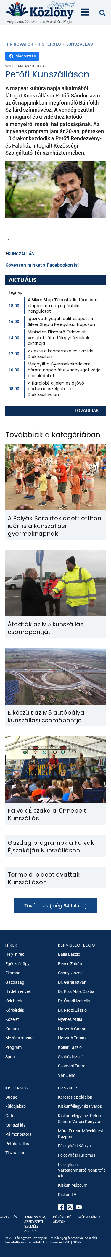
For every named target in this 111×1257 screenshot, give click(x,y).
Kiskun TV (67, 1194)
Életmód (12, 973)
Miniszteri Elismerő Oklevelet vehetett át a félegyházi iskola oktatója (59, 337)
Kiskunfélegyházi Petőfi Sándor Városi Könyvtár (80, 1118)
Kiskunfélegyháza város (80, 1106)
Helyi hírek (14, 954)
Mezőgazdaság (19, 1038)
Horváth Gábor (72, 1028)
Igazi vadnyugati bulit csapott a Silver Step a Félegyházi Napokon (61, 321)
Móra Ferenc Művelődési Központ (80, 1133)
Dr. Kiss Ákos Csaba (76, 991)
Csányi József (71, 973)
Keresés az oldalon (75, 1097)
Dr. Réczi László (72, 1010)
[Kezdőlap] (40, 9)
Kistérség (49, 44)
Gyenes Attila (70, 1019)
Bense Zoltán (70, 963)
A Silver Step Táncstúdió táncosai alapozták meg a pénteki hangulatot (62, 305)
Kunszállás (79, 44)
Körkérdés (14, 1010)
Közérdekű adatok (62, 1219)
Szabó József (70, 1056)
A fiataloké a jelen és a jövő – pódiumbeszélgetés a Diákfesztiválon (58, 389)
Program (13, 1047)
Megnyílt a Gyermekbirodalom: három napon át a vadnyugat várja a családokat (64, 369)
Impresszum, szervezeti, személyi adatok (35, 1224)
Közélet (12, 1019)
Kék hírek (13, 1000)
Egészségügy (17, 963)
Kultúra (12, 1028)
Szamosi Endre (71, 1066)
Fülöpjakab (15, 1106)
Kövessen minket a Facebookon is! (42, 265)
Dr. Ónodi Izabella (74, 1000)
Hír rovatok (19, 44)
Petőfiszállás (17, 1143)
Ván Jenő (66, 1075)
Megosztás (25, 56)
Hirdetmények (18, 991)
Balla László (69, 954)
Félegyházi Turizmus (76, 1155)
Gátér (10, 1115)
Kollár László (70, 1047)
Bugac (11, 1097)
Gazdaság (14, 982)
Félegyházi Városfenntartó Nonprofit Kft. (81, 1170)
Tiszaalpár (15, 1152)
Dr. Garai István (72, 982)
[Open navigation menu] (85, 13)
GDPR (77, 1242)
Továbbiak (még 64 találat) (55, 906)
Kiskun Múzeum (72, 1185)
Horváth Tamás (72, 1038)
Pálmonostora (18, 1134)
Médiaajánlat (90, 1217)
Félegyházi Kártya (74, 1145)
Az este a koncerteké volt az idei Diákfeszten (61, 354)
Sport (10, 1056)
